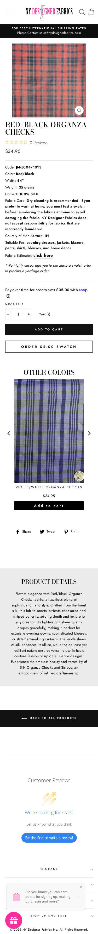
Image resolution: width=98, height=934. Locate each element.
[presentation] (9, 433)
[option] (49, 31)
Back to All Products (53, 718)
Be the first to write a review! (49, 837)
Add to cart (49, 505)
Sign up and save (49, 916)
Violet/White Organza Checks (49, 487)
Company (49, 869)
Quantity (14, 304)
